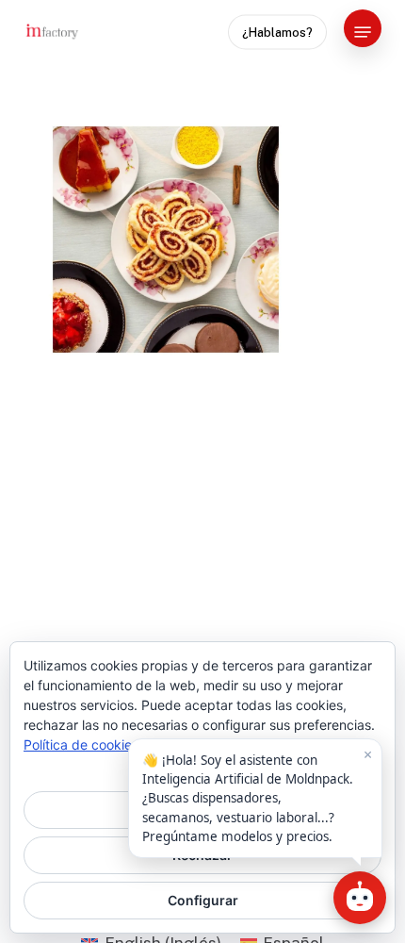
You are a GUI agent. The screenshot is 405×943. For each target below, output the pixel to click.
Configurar (203, 900)
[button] (362, 32)
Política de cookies (81, 744)
